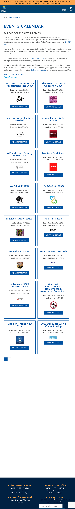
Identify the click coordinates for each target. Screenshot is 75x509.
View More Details (19, 106)
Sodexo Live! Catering (39, 70)
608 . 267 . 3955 (55, 488)
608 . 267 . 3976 (20, 488)
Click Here (20, 503)
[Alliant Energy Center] (3, 9)
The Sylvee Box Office (36, 58)
